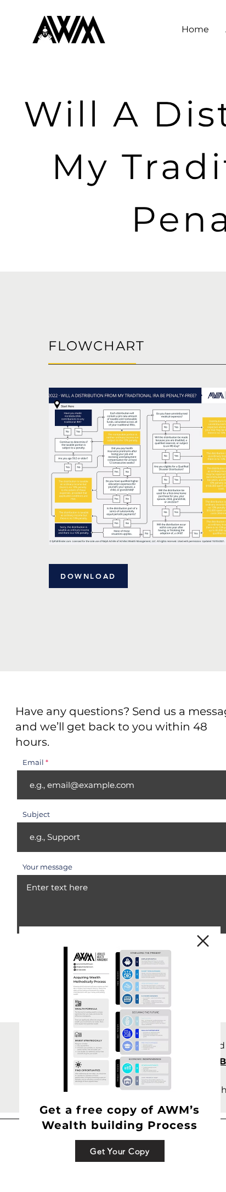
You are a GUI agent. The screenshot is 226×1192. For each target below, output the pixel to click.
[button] (203, 941)
